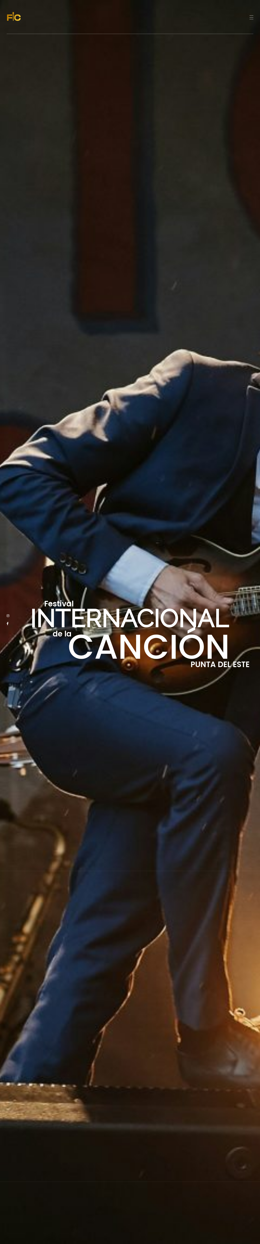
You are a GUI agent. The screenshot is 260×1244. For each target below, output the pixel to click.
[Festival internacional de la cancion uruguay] (21, 17)
